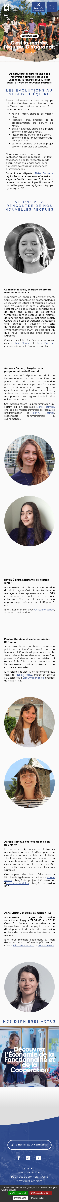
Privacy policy (37, 1198)
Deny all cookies (41, 1193)
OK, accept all (19, 1193)
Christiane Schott (44, 609)
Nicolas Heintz (23, 674)
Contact (29, 1168)
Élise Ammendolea (33, 677)
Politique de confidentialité (29, 1177)
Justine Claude (21, 343)
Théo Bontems (44, 173)
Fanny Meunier (43, 413)
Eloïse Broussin (45, 343)
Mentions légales (29, 1172)
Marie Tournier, (45, 406)
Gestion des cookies (29, 1181)
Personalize (20, 1198)
